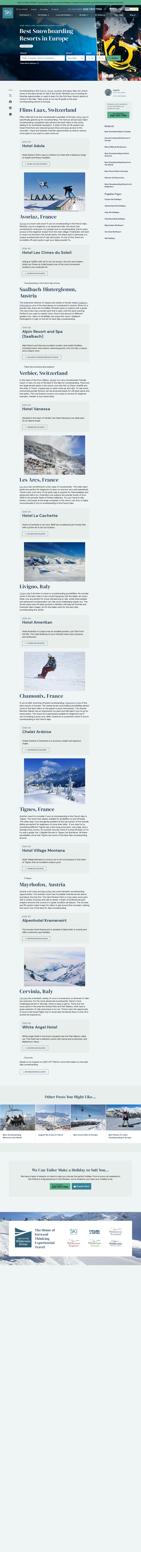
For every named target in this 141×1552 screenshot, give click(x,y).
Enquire (33, 9)
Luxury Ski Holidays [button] (63, 15)
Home (22, 25)
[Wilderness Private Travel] (115, 1243)
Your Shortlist (23, 9)
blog (28, 25)
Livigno (23, 593)
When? (69, 53)
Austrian (58, 91)
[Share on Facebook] (10, 101)
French (43, 91)
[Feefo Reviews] (131, 9)
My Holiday (44, 9)
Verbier (53, 380)
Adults (88, 53)
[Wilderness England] (73, 1243)
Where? (23, 53)
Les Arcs (24, 487)
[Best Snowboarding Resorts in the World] (17, 1118)
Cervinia (23, 998)
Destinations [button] (24, 15)
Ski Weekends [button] (100, 15)
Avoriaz (23, 224)
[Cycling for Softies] (94, 1232)
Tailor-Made (118, 15)
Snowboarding (26, 46)
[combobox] (90, 58)
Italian (69, 91)
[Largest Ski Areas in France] (52, 1118)
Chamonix (70, 703)
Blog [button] (131, 15)
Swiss (50, 91)
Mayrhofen (46, 891)
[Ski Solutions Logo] (73, 1232)
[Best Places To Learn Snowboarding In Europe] (123, 1118)
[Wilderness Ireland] (94, 1243)
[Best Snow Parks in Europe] (88, 1118)
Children (100, 53)
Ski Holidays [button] (42, 15)
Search (56, 9)
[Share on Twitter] (10, 95)
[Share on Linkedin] (10, 108)
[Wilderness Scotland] (115, 1232)
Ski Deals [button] (82, 15)
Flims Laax (81, 117)
